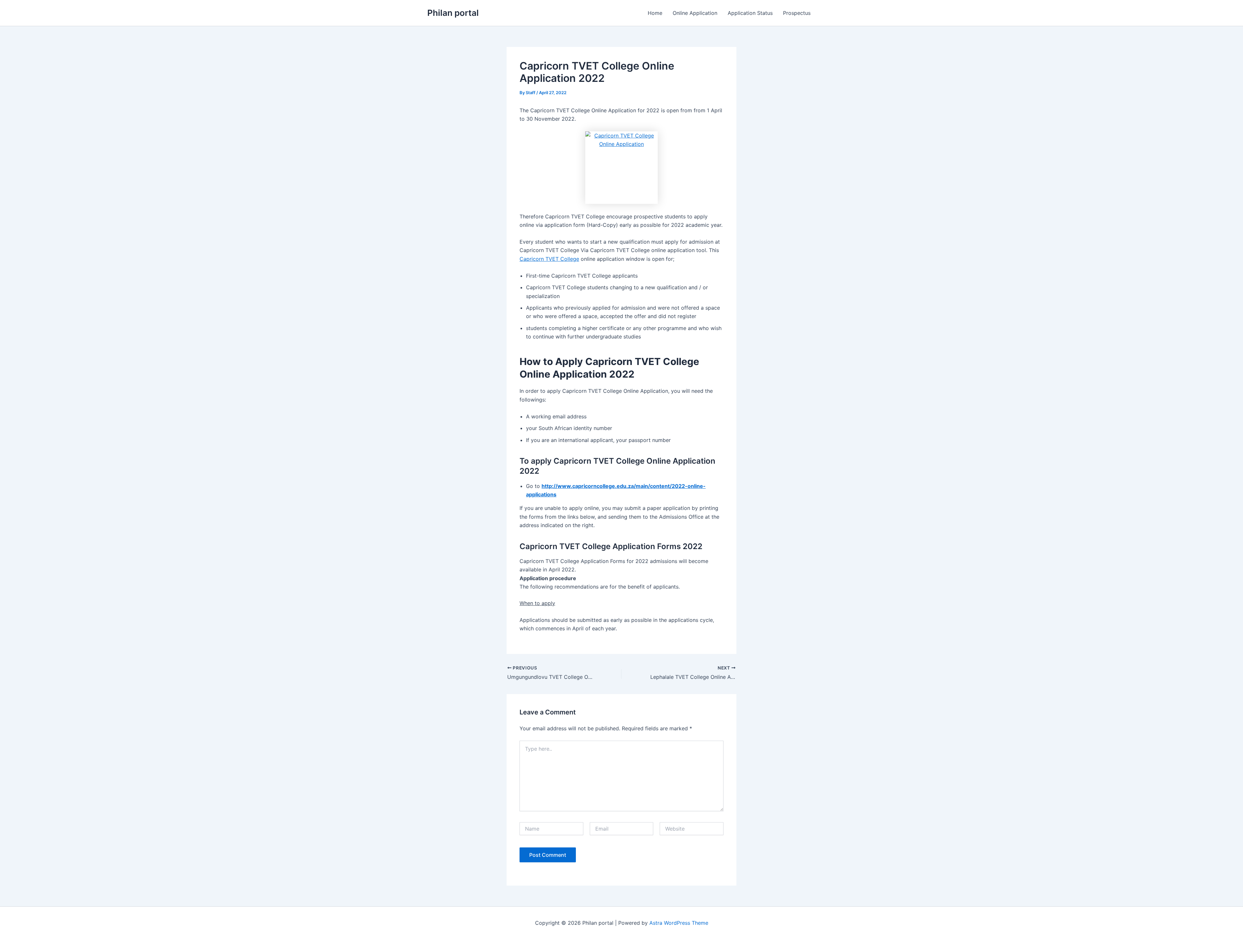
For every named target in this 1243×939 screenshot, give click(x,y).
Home (655, 13)
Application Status (750, 13)
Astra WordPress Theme (678, 923)
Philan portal (453, 13)
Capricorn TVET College (549, 259)
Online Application (695, 13)
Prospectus (797, 13)
